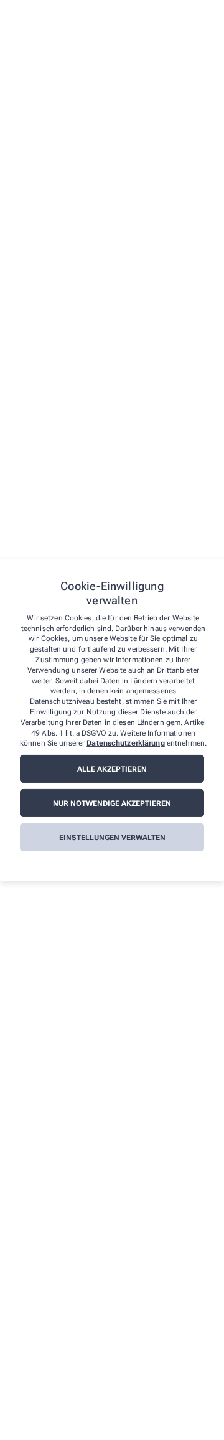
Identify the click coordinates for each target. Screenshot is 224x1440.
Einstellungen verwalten (112, 837)
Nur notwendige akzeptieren (112, 803)
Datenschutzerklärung (125, 743)
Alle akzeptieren (112, 769)
